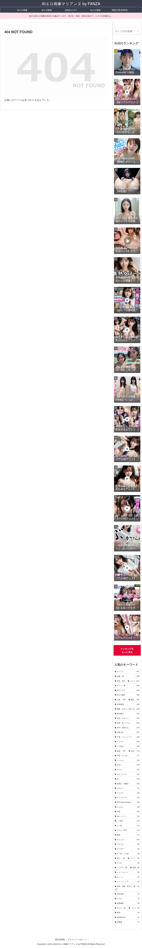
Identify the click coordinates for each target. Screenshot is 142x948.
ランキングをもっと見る (127, 650)
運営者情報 (60, 939)
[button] (138, 31)
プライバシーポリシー (77, 939)
